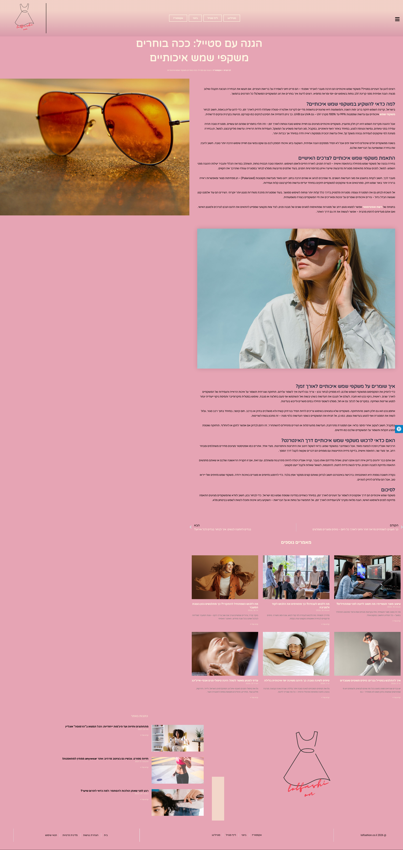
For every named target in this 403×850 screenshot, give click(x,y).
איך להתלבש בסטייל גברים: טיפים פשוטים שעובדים (370, 680)
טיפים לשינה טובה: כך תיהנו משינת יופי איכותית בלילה (296, 680)
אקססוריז (217, 70)
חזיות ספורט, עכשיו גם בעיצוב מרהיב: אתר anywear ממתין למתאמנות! (105, 758)
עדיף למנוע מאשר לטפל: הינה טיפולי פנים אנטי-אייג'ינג (225, 680)
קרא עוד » (396, 621)
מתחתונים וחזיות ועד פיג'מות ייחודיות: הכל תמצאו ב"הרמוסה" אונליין (106, 726)
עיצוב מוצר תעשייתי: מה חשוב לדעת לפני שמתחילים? (368, 604)
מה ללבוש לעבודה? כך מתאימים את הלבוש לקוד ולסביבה (300, 605)
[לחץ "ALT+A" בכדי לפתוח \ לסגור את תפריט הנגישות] (399, 429)
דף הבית (227, 70)
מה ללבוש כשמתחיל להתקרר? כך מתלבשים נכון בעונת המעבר (225, 605)
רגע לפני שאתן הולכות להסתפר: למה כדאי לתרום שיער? (114, 790)
